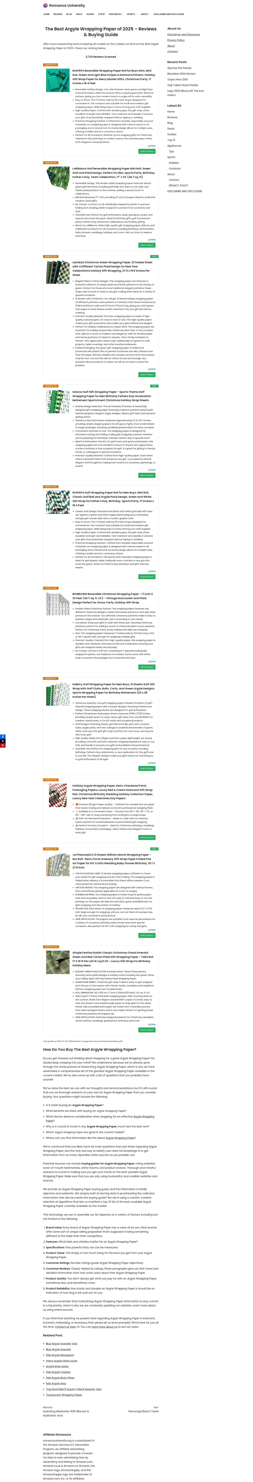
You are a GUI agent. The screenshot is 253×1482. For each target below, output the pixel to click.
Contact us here (65, 1327)
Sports (171, 157)
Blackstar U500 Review (181, 74)
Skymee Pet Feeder (179, 68)
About (171, 46)
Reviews (58, 14)
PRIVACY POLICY (178, 185)
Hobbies (174, 163)
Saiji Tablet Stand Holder (182, 85)
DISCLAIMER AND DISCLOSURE (169, 14)
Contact (172, 51)
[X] (3, 741)
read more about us (104, 1327)
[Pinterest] (3, 745)
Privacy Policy (176, 40)
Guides (90, 14)
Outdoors (175, 168)
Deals (79, 14)
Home (46, 14)
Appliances (174, 146)
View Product (147, 151)
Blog (69, 14)
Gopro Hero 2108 (177, 79)
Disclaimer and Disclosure (183, 34)
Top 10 (101, 14)
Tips (171, 151)
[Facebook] (3, 736)
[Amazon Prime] (151, 146)
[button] (122, 14)
